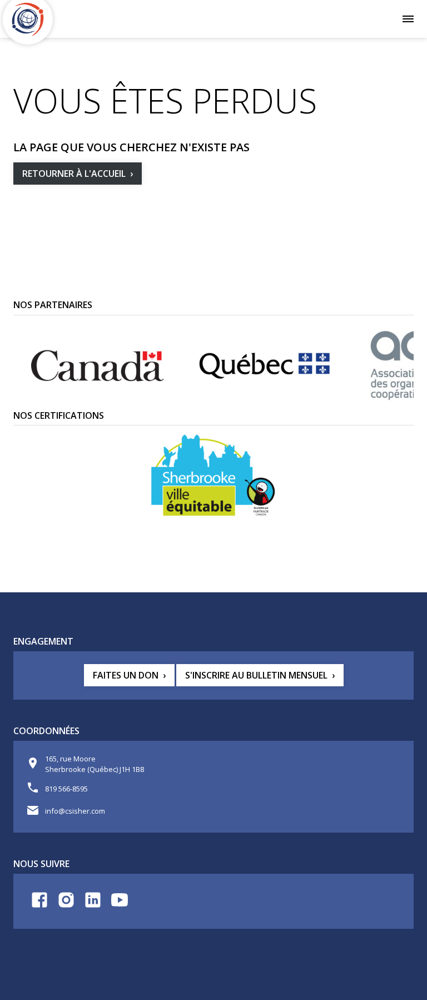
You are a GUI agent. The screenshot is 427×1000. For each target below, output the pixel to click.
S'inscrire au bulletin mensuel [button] (256, 675)
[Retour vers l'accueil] (28, 19)
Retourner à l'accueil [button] (74, 173)
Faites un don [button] (125, 675)
